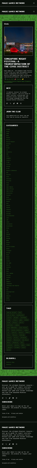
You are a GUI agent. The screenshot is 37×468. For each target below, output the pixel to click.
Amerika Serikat (11, 312)
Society (8, 275)
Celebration (20, 315)
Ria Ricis (25, 340)
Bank (7, 135)
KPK (8, 330)
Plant (7, 244)
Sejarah (8, 267)
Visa (7, 293)
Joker (7, 222)
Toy (7, 289)
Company (8, 158)
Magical (19, 81)
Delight (16, 317)
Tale (28, 345)
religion (8, 250)
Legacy (26, 330)
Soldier (8, 277)
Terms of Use (5, 413)
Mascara (21, 332)
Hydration (10, 325)
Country (8, 160)
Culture (8, 164)
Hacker (8, 201)
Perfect (16, 337)
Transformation (8, 82)
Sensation (15, 342)
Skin (7, 271)
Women (7, 298)
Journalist (9, 224)
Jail (7, 217)
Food (7, 182)
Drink (7, 168)
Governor (8, 199)
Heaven (8, 207)
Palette (9, 337)
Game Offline (10, 189)
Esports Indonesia (11, 170)
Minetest (8, 364)
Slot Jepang (9, 273)
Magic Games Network (13, 3)
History (8, 211)
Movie (7, 236)
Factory (8, 174)
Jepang (17, 325)
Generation (9, 193)
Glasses (8, 195)
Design (8, 166)
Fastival (8, 178)
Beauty (8, 137)
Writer (8, 300)
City (7, 156)
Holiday (8, 213)
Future (15, 320)
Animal (8, 129)
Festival (19, 79)
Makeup (8, 234)
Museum (8, 238)
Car (7, 150)
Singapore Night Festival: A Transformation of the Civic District (17, 63)
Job (7, 219)
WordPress (13, 417)
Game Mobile (9, 187)
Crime (7, 162)
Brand (7, 147)
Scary (7, 258)
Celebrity (9, 152)
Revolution (17, 340)
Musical (15, 335)
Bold (20, 312)
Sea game (8, 263)
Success (17, 345)
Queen (7, 248)
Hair (7, 203)
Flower (9, 320)
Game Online (9, 191)
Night (23, 81)
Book (7, 145)
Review (8, 252)
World (8, 350)
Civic (5, 81)
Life (7, 232)
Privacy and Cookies (17, 413)
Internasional (10, 215)
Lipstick (14, 332)
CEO (7, 154)
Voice (23, 347)
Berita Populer (10, 141)
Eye (7, 172)
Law (7, 230)
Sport (7, 279)
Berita (8, 139)
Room (7, 254)
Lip (8, 332)
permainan (23, 337)
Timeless (9, 347)
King (7, 228)
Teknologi (9, 283)
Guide (8, 322)
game (21, 320)
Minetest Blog (10, 362)
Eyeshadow (23, 317)
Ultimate (17, 347)
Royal (7, 256)
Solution (9, 345)
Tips (7, 287)
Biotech (8, 143)
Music (8, 335)
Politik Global (10, 246)
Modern (27, 332)
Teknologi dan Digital (12, 285)
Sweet (22, 345)
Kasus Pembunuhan (12, 327)
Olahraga (22, 335)
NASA (7, 240)
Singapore (28, 81)
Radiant (9, 340)
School (8, 261)
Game (7, 185)
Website (8, 296)
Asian (7, 131)
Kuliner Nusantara (17, 330)
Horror (21, 322)
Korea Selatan (23, 327)
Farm (7, 176)
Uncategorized (10, 291)
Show (7, 269)
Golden (26, 320)
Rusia (8, 342)
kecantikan (9, 226)
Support (8, 281)
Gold (7, 197)
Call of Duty (10, 315)
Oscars (8, 242)
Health (8, 205)
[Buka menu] (34, 3)
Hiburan (8, 209)
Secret (8, 265)
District (9, 81)
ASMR (7, 133)
